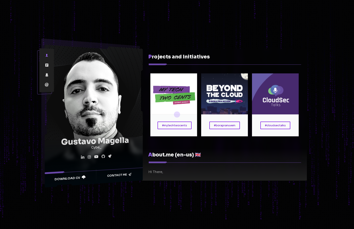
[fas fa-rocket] (109, 156)
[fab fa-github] (103, 156)
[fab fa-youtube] (96, 157)
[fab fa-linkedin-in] (82, 157)
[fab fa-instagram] (89, 157)
